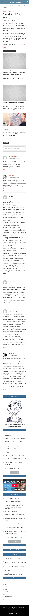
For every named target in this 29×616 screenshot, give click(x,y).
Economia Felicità (17, 5)
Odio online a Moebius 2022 (11, 511)
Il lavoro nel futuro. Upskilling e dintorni (14, 501)
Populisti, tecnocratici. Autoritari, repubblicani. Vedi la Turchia (12, 467)
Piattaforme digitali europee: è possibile (13, 102)
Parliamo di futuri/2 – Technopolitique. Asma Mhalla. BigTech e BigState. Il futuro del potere (15, 562)
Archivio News (14, 472)
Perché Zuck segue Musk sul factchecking (13, 128)
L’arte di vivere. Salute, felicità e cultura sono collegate (14, 434)
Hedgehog (7, 599)
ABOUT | (9, 613)
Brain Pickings (7, 591)
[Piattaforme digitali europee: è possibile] (14, 92)
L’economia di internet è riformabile (13, 441)
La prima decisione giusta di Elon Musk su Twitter (15, 519)
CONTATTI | (13, 613)
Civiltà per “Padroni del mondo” (12, 498)
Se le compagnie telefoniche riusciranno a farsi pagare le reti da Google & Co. (15, 536)
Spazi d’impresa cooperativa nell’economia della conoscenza (15, 459)
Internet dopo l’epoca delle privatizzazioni (15, 523)
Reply (4, 169)
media (13, 11)
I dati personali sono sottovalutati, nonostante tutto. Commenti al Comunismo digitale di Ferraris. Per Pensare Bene (14, 72)
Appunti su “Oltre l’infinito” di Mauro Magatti (15, 455)
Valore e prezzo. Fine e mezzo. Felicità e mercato (14, 451)
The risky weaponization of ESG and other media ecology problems (15, 532)
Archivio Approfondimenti (14, 541)
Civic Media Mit (8, 581)
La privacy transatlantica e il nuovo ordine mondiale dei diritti (15, 515)
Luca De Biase (13, 75)
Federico (11, 175)
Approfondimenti (9, 5)
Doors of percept (8, 596)
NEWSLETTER (18, 613)
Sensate (6, 589)
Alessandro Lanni (13, 156)
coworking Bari (8, 573)
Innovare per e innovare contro (13, 558)
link (5, 558)
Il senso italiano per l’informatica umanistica (15, 438)
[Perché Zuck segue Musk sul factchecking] (14, 119)
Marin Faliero (12, 281)
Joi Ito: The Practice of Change (12, 444)
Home (4, 5)
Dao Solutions (17, 608)
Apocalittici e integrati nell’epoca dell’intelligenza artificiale (13, 447)
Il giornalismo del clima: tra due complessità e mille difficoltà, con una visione (14, 527)
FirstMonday (7, 586)
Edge (6, 584)
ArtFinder (7, 594)
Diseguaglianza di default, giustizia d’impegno (13, 463)
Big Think (10, 23)
